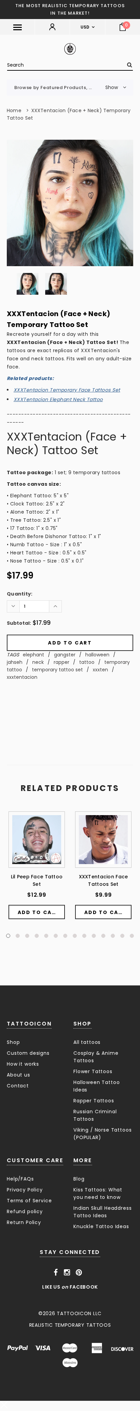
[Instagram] (67, 1272)
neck (38, 662)
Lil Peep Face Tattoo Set (37, 880)
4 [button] (37, 936)
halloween (97, 654)
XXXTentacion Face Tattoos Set (103, 880)
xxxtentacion (22, 677)
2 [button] (18, 936)
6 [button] (56, 936)
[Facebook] (56, 1272)
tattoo (86, 662)
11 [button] (103, 936)
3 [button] (27, 936)
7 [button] (65, 936)
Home (14, 110)
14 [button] (132, 936)
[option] (70, 203)
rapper (61, 662)
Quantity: (20, 593)
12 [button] (113, 936)
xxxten (100, 669)
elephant (33, 654)
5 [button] (46, 936)
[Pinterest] (79, 1272)
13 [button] (122, 936)
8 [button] (75, 936)
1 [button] (8, 936)
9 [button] (84, 936)
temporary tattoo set (57, 669)
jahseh (14, 662)
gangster (64, 654)
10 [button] (94, 936)
